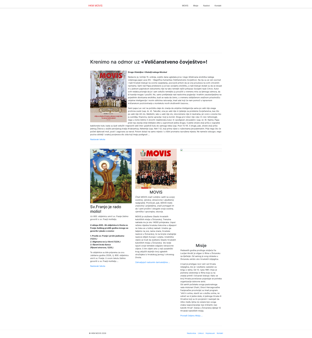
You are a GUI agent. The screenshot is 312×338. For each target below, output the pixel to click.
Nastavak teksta (97, 139)
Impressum (210, 333)
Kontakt (218, 6)
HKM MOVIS (95, 5)
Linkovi (201, 333)
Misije (195, 6)
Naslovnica (191, 333)
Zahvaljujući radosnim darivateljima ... (152, 262)
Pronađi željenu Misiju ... (191, 315)
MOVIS (185, 6)
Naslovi (206, 6)
